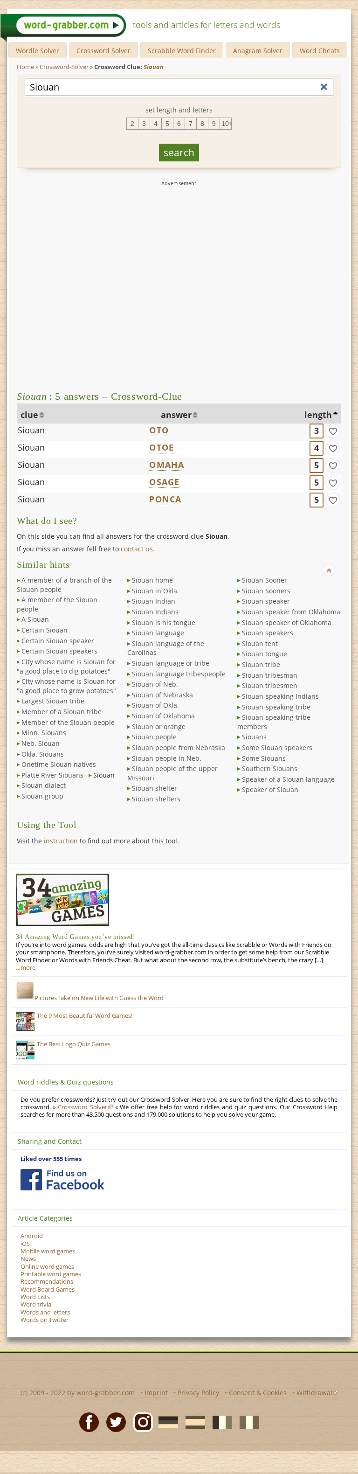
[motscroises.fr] (219, 1422)
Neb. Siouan (40, 743)
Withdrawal (314, 1392)
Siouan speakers (267, 632)
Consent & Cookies (258, 1392)
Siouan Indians (155, 611)
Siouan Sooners (266, 590)
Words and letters (45, 1312)
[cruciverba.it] (246, 1422)
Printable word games (51, 1274)
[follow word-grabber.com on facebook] (62, 1179)
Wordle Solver (37, 50)
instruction (61, 840)
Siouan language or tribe (170, 663)
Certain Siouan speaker (57, 640)
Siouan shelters (156, 798)
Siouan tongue (264, 653)
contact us (137, 548)
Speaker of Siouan (270, 789)
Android (32, 1236)
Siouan (31, 430)
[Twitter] (113, 1422)
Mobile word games (48, 1251)
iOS (25, 1244)
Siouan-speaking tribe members (273, 722)
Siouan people (154, 736)
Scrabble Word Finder (182, 50)
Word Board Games (48, 1289)
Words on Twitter (45, 1320)
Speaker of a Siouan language (288, 779)
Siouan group (42, 796)
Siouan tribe (261, 664)
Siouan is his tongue (163, 622)
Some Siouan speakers (277, 747)
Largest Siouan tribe (52, 700)
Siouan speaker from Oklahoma (291, 611)
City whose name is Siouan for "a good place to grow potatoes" (66, 686)
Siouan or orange (159, 726)
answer (176, 414)
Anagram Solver (257, 50)
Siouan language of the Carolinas (165, 648)
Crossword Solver (103, 50)
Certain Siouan (44, 630)
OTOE (161, 447)
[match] (332, 431)
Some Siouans (264, 758)
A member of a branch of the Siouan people (64, 585)
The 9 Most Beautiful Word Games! (84, 1016)
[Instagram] (140, 1422)
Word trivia (36, 1304)
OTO (159, 430)
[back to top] (329, 570)
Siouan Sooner (264, 580)
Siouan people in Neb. (166, 758)
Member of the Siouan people (68, 722)
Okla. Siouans (42, 754)
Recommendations (47, 1282)
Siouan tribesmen (269, 685)
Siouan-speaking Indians (280, 696)
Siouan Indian (153, 601)
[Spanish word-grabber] (192, 1422)
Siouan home (152, 580)
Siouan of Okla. (155, 705)
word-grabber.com (105, 1392)
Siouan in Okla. (155, 590)
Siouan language (158, 632)
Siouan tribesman (269, 675)
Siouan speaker (266, 601)
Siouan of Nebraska (162, 694)
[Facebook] (86, 1422)
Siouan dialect (43, 785)
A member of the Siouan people (57, 604)
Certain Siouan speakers (59, 651)
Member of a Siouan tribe (61, 711)
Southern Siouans (269, 768)
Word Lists (35, 1297)
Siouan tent (260, 643)
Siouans (254, 736)
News (28, 1259)
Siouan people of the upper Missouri (172, 773)
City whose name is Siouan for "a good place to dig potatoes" (66, 666)
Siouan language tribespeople (179, 673)
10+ (226, 123)
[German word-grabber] (165, 1422)
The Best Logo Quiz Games (73, 1044)
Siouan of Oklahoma (163, 715)
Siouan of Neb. (155, 684)
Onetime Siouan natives (58, 764)
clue (29, 414)
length (318, 414)
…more (25, 968)
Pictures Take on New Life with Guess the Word (99, 998)
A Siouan (35, 619)
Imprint (156, 1392)
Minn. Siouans (43, 732)
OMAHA (166, 464)
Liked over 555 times (51, 1159)
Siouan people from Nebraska (178, 747)
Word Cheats (320, 50)
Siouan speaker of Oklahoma (286, 622)
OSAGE (164, 481)
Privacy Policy (198, 1392)
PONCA (165, 499)
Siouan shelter (154, 788)
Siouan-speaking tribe (276, 706)
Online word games (47, 1267)
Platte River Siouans (52, 775)
